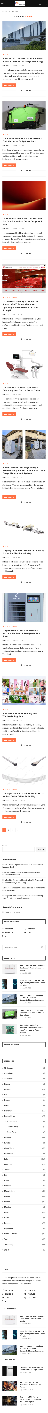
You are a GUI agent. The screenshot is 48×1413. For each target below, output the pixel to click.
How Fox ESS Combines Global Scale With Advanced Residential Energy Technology (22, 60)
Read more (8, 85)
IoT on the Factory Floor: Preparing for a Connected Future (30, 1384)
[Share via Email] (30, 90)
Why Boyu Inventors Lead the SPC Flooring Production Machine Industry (23, 552)
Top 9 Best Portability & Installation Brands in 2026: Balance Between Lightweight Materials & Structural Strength (20, 306)
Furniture (25, 1143)
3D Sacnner (25, 1068)
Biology (25, 1084)
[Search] (45, 3)
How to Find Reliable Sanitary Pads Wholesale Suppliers (19, 715)
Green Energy (26, 1132)
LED (25, 1175)
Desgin (25, 1100)
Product (25, 1223)
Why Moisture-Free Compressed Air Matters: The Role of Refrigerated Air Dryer (21, 633)
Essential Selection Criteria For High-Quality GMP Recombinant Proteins (32, 982)
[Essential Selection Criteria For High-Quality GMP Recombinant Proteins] (9, 984)
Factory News (25, 1116)
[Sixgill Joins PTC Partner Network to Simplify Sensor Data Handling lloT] (9, 1401)
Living (25, 1180)
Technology (25, 1244)
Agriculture (25, 1073)
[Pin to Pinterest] (27, 90)
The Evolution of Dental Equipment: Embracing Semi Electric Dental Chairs (21, 389)
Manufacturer (25, 1191)
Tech (25, 1239)
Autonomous (26, 1121)
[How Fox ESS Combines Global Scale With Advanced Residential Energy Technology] (24, 35)
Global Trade (25, 1148)
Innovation (25, 1164)
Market (25, 1196)
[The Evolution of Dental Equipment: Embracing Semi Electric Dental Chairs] (24, 364)
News (25, 1212)
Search (5, 845)
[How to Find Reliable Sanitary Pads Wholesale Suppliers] (24, 690)
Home (4, 12)
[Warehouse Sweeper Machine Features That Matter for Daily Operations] (24, 115)
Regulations (25, 1229)
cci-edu (6, 65)
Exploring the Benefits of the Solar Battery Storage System (31, 1368)
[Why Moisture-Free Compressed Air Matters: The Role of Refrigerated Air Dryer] (24, 607)
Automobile (25, 1079)
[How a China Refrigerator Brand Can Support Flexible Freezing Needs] (9, 969)
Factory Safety (26, 1127)
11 (22, 830)
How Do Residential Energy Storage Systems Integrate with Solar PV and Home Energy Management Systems (23, 470)
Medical (25, 1202)
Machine (25, 1186)
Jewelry (25, 1170)
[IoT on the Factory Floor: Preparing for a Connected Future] (9, 1386)
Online (25, 1218)
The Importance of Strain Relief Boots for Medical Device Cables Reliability (23, 795)
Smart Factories (25, 1234)
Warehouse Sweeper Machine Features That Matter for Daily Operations (22, 140)
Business (25, 1089)
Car (25, 1095)
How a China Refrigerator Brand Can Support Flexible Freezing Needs (32, 967)
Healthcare (25, 1154)
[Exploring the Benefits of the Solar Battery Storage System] (9, 1371)
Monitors (25, 1207)
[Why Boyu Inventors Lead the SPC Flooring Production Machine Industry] (24, 527)
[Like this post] (18, 90)
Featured (25, 1138)
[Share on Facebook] (21, 90)
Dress (25, 1105)
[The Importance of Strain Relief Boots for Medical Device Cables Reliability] (24, 770)
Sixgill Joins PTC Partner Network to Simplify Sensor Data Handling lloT (30, 1399)
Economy (25, 1111)
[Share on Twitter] (24, 90)
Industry (25, 1159)
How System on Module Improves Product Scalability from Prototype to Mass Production (31, 1028)
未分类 (25, 1250)
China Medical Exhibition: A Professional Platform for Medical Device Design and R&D (22, 221)
